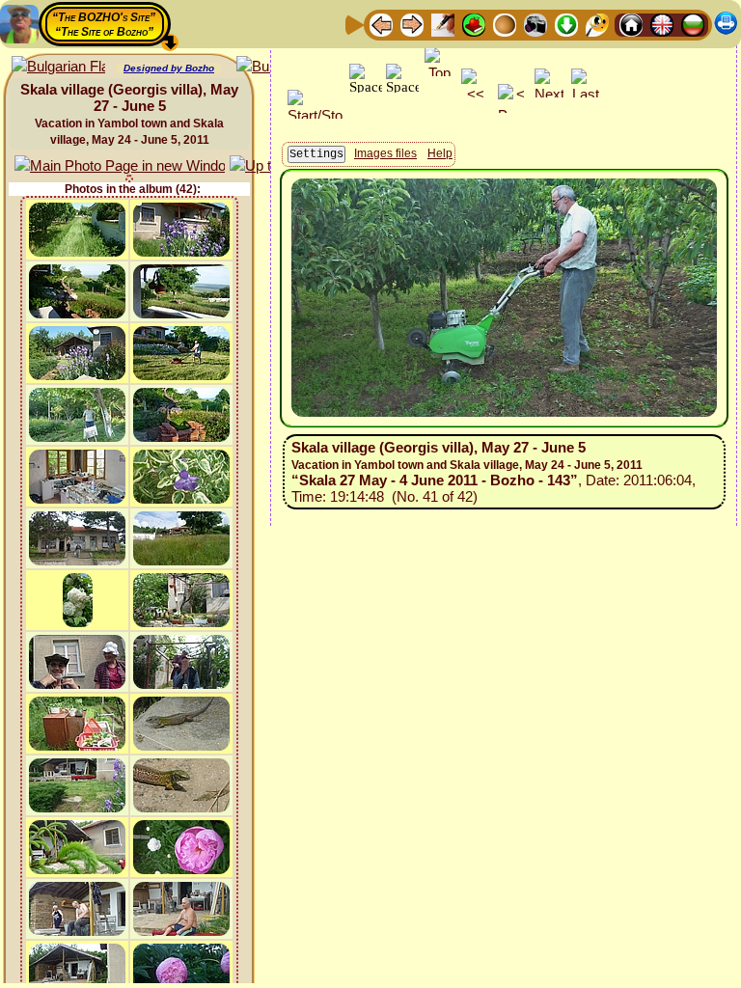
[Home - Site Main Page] (631, 23)
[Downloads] (566, 23)
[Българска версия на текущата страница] (58, 67)
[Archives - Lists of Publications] (442, 23)
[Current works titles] (504, 23)
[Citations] (473, 23)
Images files (385, 153)
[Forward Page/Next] (412, 23)
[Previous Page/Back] (381, 23)
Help (440, 153)
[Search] (597, 23)
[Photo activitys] (535, 23)
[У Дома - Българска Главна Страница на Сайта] (692, 23)
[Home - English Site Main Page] (661, 23)
